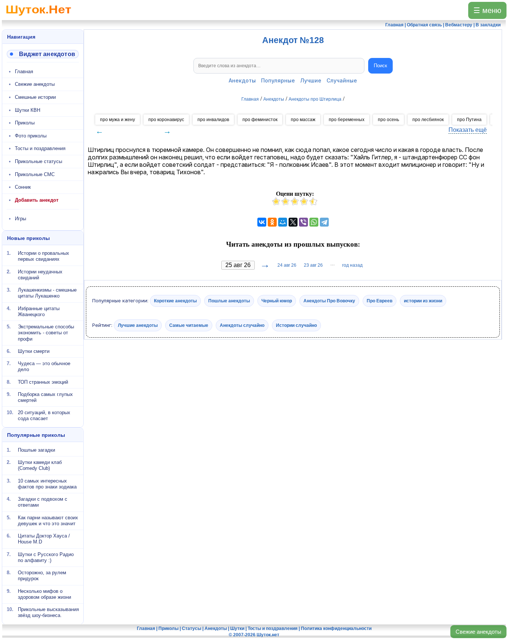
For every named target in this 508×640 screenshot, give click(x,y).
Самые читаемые (188, 325)
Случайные (342, 80)
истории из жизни (423, 300)
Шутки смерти (33, 351)
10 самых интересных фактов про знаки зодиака (47, 483)
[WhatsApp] (313, 222)
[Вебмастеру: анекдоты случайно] (43, 54)
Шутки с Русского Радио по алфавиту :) (46, 557)
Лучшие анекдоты (138, 325)
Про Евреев (379, 300)
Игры (20, 218)
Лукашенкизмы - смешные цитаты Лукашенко (47, 293)
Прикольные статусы (38, 161)
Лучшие (310, 80)
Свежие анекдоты (478, 631)
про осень (388, 119)
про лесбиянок (428, 119)
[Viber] (303, 222)
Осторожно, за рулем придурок (42, 575)
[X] (293, 222)
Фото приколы (30, 136)
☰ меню (487, 10)
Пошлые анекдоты (229, 300)
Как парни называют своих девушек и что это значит (48, 520)
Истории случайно (296, 325)
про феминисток (259, 119)
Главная (24, 71)
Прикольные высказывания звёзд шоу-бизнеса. (48, 612)
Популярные (278, 80)
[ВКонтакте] (261, 222)
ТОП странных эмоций (43, 381)
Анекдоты (242, 80)
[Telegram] (324, 222)
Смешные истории (35, 97)
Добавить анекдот (36, 200)
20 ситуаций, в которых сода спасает (44, 415)
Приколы (25, 123)
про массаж (303, 119)
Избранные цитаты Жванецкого (39, 311)
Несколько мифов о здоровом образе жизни (44, 594)
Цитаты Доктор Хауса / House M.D (44, 539)
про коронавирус (166, 119)
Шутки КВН (27, 110)
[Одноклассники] (272, 222)
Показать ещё (467, 130)
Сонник (23, 187)
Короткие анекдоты (175, 300)
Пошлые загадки (36, 450)
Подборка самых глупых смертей (45, 397)
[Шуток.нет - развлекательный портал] (38, 17)
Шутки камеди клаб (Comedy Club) (40, 465)
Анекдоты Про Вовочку (329, 300)
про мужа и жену (117, 119)
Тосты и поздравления (40, 148)
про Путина (469, 119)
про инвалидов (213, 119)
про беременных (346, 119)
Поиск (380, 65)
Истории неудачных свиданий (40, 274)
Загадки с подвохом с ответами (42, 502)
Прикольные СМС (35, 174)
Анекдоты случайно (242, 325)
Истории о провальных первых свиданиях (43, 256)
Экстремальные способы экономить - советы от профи (46, 333)
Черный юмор (276, 300)
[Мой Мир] (282, 222)
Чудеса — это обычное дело (44, 366)
